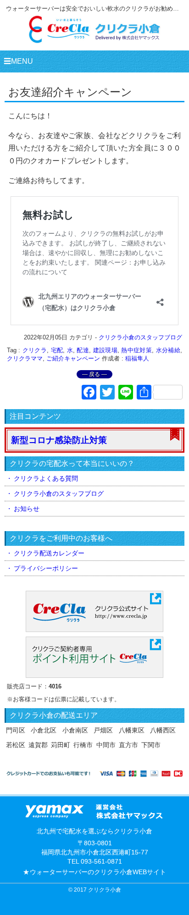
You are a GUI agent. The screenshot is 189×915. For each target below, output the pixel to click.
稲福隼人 (137, 358)
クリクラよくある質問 (46, 478)
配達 (83, 350)
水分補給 (168, 350)
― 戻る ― (94, 374)
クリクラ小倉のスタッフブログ (140, 337)
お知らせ (26, 508)
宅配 (57, 350)
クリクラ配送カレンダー (49, 553)
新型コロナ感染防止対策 (59, 440)
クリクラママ (25, 358)
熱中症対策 (136, 350)
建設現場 (105, 350)
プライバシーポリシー (46, 568)
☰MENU (18, 61)
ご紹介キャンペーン (73, 358)
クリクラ (34, 350)
